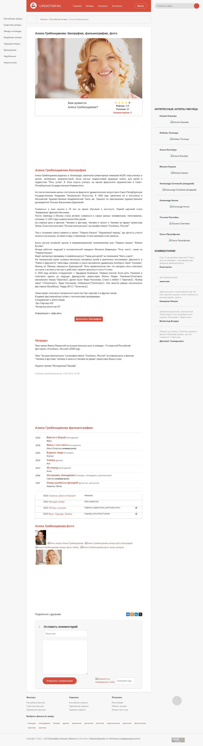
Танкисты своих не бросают (62, 495)
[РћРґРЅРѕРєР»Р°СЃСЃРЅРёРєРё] (132, 614)
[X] (140, 614)
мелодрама (44, 723)
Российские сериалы (78, 703)
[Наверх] (177, 700)
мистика (100, 723)
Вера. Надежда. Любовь (60, 514)
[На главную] (32, 19)
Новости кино (10, 62)
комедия (32, 723)
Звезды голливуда (12, 31)
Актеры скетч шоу (120, 710)
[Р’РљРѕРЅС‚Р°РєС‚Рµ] (128, 614)
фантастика (140, 723)
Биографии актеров (57, 739)
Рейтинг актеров (119, 706)
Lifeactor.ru (73, 739)
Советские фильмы (35, 706)
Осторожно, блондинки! (61, 475)
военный (127, 723)
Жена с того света (57, 445)
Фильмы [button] (31, 697)
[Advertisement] (88, 138)
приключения (113, 723)
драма (66, 723)
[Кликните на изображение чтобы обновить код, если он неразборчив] (105, 680)
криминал (77, 723)
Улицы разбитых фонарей (62, 483)
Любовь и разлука (57, 508)
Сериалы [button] (74, 697)
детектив (89, 723)
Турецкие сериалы (77, 710)
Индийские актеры (13, 37)
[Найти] (196, 6)
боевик (56, 723)
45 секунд (52, 467)
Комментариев (121, 112)
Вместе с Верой (56, 437)
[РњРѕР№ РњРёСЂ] (136, 614)
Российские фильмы (35, 703)
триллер (32, 727)
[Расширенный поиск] (191, 6)
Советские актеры (12, 25)
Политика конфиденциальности (125, 739)
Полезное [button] (117, 697)
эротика (42, 727)
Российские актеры (13, 18)
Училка (51, 460)
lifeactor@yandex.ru (98, 739)
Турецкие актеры (12, 44)
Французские (10, 50)
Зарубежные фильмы (36, 710)
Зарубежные (10, 56)
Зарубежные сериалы (79, 706)
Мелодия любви (56, 502)
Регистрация (117, 703)
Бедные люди (55, 452)
